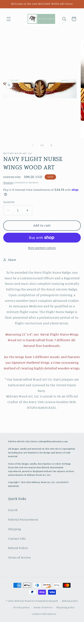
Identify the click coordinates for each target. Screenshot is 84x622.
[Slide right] (51, 145)
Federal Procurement (23, 519)
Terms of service (43, 607)
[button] (8, 19)
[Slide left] (32, 145)
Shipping (8, 182)
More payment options (42, 247)
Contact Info (17, 538)
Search (13, 510)
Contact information (44, 613)
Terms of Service (19, 557)
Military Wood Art (25, 600)
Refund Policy (18, 548)
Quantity (8, 202)
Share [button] (12, 259)
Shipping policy (65, 607)
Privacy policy (21, 607)
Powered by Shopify (47, 600)
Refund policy (70, 600)
